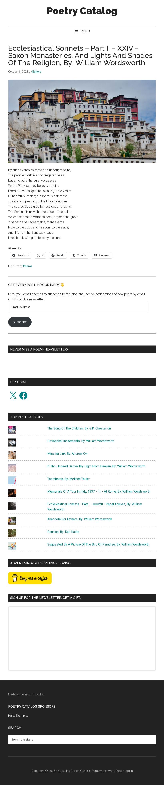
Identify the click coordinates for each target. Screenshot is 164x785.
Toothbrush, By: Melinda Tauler (68, 479)
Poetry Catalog (82, 10)
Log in (129, 770)
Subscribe (20, 322)
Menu (85, 31)
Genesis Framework (93, 770)
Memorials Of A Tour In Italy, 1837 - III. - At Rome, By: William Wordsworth (98, 491)
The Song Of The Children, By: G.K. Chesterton (79, 428)
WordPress (115, 770)
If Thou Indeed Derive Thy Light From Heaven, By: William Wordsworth (96, 466)
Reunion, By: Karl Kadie (63, 532)
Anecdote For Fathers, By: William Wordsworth (79, 519)
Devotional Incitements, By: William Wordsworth (80, 441)
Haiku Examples (18, 715)
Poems (27, 266)
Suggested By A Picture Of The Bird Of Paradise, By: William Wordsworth (98, 544)
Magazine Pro (66, 770)
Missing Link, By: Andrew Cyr (67, 454)
